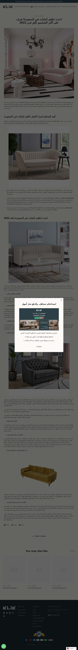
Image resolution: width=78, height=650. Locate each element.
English (71, 648)
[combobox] (71, 648)
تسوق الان (39, 346)
